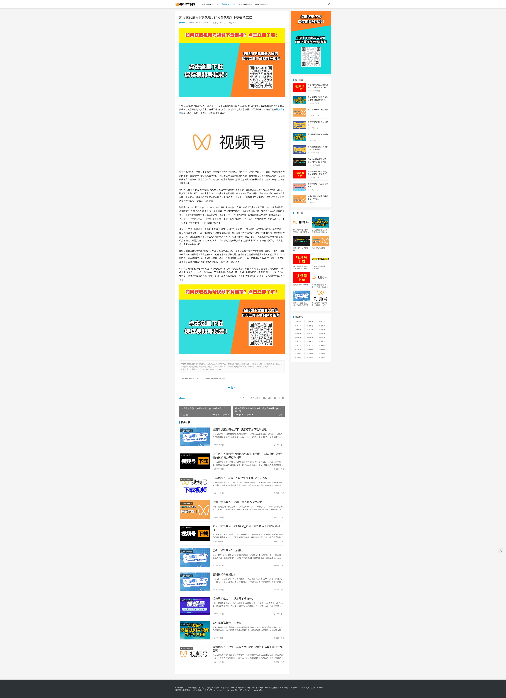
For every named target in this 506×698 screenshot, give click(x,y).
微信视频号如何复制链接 (318, 134)
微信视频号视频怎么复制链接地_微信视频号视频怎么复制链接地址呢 (318, 99)
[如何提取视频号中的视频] (195, 630)
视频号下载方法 (228, 4)
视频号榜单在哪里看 (301, 284)
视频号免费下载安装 (312, 353)
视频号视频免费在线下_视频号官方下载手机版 (240, 429)
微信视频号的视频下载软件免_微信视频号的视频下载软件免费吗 (248, 648)
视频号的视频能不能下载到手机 (312, 357)
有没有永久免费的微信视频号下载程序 (300, 349)
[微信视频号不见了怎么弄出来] (299, 184)
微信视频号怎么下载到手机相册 (312, 337)
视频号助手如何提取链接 (301, 249)
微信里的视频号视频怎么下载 (324, 337)
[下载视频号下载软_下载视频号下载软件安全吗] (195, 485)
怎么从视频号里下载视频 (312, 341)
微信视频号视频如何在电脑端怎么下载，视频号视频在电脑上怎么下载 (301, 267)
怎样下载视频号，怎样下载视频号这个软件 (238, 502)
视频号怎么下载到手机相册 (324, 353)
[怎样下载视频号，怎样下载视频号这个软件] (195, 509)
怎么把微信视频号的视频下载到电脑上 (318, 197)
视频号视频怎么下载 (210, 4)
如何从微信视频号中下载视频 (312, 325)
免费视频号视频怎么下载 (190, 378)
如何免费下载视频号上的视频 (324, 325)
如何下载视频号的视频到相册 (324, 321)
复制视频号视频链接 (224, 574)
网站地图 (238, 690)
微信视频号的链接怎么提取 (318, 123)
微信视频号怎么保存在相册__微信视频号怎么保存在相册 (301, 230)
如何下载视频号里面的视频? (300, 325)
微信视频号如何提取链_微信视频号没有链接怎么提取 (318, 174)
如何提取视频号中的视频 (227, 622)
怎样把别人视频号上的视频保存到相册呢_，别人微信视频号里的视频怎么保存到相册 (248, 455)
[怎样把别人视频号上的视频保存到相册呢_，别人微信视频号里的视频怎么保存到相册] (195, 461)
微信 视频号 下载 (312, 333)
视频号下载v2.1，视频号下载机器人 (233, 598)
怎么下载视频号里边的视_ (228, 550)
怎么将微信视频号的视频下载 (319, 267)
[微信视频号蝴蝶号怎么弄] (299, 109)
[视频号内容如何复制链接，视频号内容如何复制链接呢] (299, 159)
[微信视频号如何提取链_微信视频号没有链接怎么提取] (299, 171)
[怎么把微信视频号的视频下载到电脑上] (299, 196)
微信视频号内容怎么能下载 (324, 333)
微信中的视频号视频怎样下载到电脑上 (312, 329)
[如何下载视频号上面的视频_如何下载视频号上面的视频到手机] (195, 533)
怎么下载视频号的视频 (300, 341)
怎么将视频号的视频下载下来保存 (324, 341)
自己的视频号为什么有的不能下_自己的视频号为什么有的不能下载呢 (320, 285)
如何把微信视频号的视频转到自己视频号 (318, 148)
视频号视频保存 (245, 4)
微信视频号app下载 (324, 329)
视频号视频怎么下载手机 (324, 357)
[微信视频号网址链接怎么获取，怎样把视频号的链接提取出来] (299, 85)
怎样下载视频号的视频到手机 (300, 345)
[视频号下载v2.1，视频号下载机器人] (195, 606)
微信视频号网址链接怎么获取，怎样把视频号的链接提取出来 (318, 87)
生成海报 (256, 398)
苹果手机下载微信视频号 (312, 349)
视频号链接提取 (261, 4)
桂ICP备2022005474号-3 (253, 690)
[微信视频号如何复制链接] (299, 134)
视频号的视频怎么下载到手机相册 (300, 357)
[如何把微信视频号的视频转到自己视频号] (299, 147)
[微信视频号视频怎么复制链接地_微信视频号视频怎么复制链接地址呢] (299, 97)
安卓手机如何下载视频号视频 (214, 378)
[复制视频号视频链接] (195, 582)
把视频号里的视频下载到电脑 (324, 345)
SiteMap (230, 690)
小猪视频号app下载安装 (300, 329)
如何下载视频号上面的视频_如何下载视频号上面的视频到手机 (248, 528)
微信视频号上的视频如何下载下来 (300, 333)
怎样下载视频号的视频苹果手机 (312, 345)
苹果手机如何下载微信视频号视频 (324, 349)
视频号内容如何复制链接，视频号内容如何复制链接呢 (318, 161)
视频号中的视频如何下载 (300, 353)
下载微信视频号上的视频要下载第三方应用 (300, 321)
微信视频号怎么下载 (300, 337)
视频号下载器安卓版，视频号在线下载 (301, 304)
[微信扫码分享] (264, 398)
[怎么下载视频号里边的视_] (195, 557)
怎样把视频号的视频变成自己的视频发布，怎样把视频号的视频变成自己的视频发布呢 (319, 230)
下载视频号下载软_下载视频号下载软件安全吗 (240, 478)
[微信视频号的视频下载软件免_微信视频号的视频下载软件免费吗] (195, 654)
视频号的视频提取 (319, 248)
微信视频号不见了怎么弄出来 (318, 185)
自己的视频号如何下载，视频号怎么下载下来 (319, 304)
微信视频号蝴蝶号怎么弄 (318, 109)
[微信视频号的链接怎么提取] (299, 122)
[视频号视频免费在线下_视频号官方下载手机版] (195, 437)
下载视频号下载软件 (312, 321)
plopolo (182, 22)
